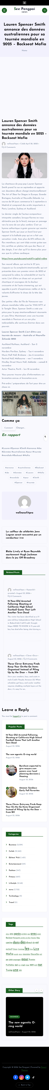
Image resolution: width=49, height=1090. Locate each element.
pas (11, 959)
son (32, 964)
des (7, 473)
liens (31, 949)
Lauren (30, 473)
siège (27, 965)
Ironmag (21, 949)
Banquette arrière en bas (22, 938)
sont (36, 965)
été (20, 970)
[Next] (41, 990)
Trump (9, 970)
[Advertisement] (24, 87)
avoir (39, 934)
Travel (11, 902)
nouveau (26, 954)
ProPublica (10, 965)
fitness (15, 949)
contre (9, 942)
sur (40, 964)
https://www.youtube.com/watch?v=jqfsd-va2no (24, 259)
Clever (29, 656)
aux (28, 934)
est (37, 942)
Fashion (12, 870)
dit (34, 943)
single (23, 965)
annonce (10, 468)
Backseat (40, 468)
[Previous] (37, 990)
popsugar (17, 959)
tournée (31, 483)
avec (34, 933)
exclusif (9, 949)
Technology (14, 896)
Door (35, 656)
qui (16, 965)
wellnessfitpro (13, 144)
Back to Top (26, 1085)
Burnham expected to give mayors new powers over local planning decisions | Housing (30, 771)
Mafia (41, 473)
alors (7, 934)
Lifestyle (12, 883)
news (11, 890)
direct (29, 942)
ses (19, 965)
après (17, 933)
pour (27, 478)
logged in (17, 716)
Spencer (19, 483)
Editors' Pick (14, 858)
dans (16, 942)
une (15, 970)
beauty (33, 938)
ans (11, 934)
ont (41, 954)
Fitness (12, 877)
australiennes (25, 468)
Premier (32, 959)
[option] (24, 1016)
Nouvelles (35, 954)
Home (24, 51)
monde (16, 954)
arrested (11, 593)
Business (12, 845)
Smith (36, 478)
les (27, 948)
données (18, 473)
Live (36, 948)
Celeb (22, 144)
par (7, 960)
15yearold (30, 590)
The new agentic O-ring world (21, 754)
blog (38, 938)
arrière (24, 934)
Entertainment (15, 864)
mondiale (15, 478)
